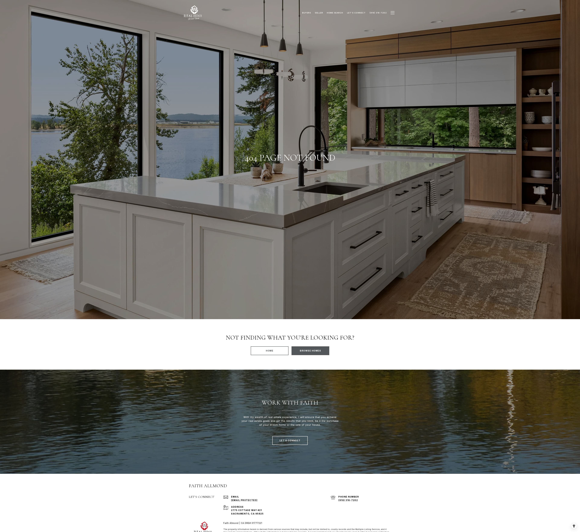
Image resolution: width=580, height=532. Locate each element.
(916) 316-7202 (348, 500)
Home (269, 350)
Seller (319, 12)
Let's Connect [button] (290, 440)
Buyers (306, 12)
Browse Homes (310, 350)
